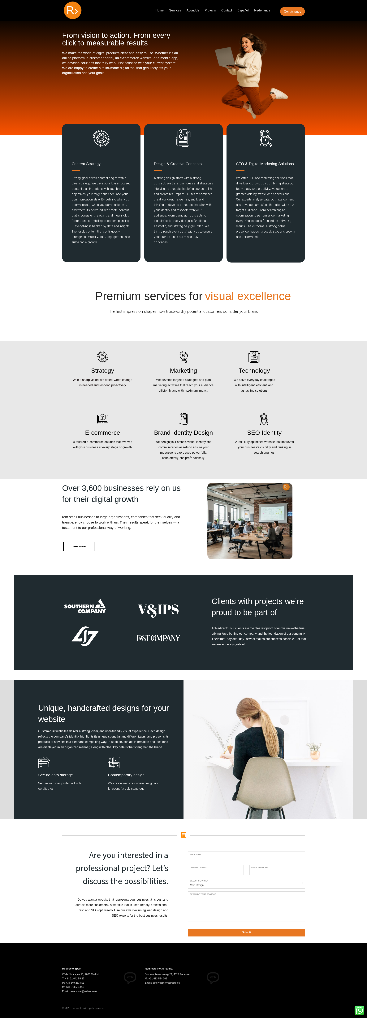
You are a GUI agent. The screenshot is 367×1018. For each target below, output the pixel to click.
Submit (246, 932)
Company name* (198, 867)
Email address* (259, 867)
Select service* (199, 881)
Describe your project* (203, 894)
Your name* (196, 854)
